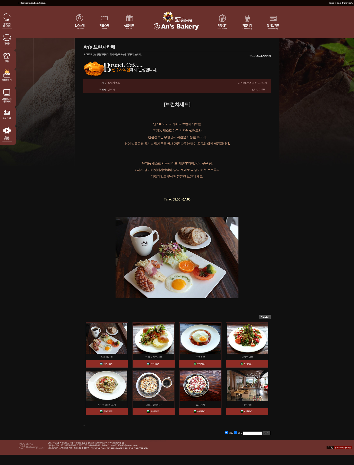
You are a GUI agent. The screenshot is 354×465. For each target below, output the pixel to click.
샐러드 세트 (247, 357)
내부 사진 (247, 404)
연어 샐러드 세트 (153, 357)
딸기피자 (200, 404)
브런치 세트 (107, 357)
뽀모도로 (200, 357)
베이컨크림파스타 (107, 404)
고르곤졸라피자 (153, 404)
